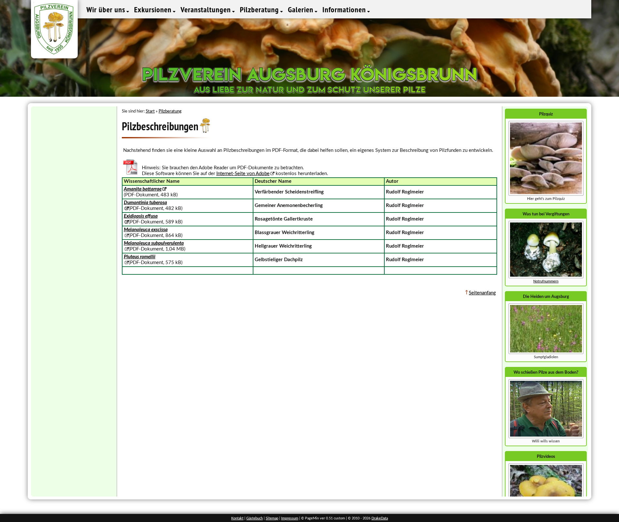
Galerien (301, 10)
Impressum (289, 518)
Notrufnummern (545, 281)
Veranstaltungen (207, 10)
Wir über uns (106, 10)
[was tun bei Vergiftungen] (546, 277)
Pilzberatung (260, 10)
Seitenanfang (482, 293)
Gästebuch (254, 518)
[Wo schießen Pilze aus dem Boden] (546, 437)
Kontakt (237, 518)
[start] (546, 353)
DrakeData (379, 518)
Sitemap (272, 518)
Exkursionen (153, 10)
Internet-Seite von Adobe (243, 173)
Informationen (345, 10)
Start (150, 111)
